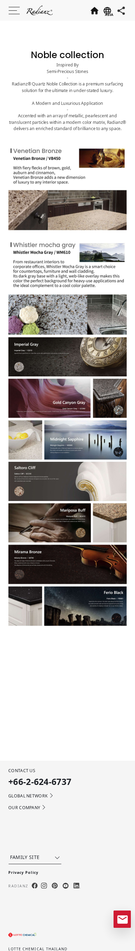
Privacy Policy (23, 872)
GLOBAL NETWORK (28, 796)
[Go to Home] (94, 10)
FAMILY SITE (25, 857)
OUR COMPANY (24, 808)
